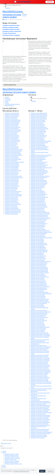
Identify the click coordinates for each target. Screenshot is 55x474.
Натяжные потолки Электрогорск (13, 209)
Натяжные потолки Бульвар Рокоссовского (41, 155)
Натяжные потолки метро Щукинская (39, 430)
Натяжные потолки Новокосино (38, 265)
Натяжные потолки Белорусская (38, 137)
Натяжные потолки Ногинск (11, 171)
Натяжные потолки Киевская (37, 201)
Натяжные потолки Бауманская (38, 132)
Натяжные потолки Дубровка (37, 185)
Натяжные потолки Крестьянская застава (40, 218)
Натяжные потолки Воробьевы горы (39, 171)
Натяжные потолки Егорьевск (12, 135)
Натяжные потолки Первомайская (39, 289)
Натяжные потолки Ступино (11, 197)
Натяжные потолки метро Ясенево (39, 436)
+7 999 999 (7, 8)
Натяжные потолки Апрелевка (12, 113)
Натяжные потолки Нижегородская (39, 262)
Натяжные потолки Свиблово (38, 331)
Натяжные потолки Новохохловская (39, 269)
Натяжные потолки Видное (11, 118)
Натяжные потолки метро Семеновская (40, 334)
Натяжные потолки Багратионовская (39, 128)
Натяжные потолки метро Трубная (39, 374)
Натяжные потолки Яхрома (11, 213)
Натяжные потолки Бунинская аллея (39, 156)
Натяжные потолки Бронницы (12, 116)
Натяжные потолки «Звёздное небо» (13, 463)
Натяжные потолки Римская (37, 323)
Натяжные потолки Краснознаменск (13, 155)
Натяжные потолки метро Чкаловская (40, 421)
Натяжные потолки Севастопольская (39, 332)
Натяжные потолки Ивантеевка (12, 141)
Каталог (4, 452)
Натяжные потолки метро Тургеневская (40, 377)
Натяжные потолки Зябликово (38, 191)
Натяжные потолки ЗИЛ (36, 188)
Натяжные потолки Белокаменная (39, 135)
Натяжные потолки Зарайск (11, 138)
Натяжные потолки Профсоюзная (39, 314)
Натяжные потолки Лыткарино (12, 164)
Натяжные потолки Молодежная (38, 255)
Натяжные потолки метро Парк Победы (40, 286)
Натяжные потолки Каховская (38, 198)
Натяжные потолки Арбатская (38, 124)
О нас (3, 468)
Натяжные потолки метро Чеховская (39, 418)
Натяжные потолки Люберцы (12, 166)
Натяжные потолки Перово (37, 290)
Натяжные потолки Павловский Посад (14, 177)
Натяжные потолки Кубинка (11, 156)
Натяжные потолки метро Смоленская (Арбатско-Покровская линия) (40, 340)
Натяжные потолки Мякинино (38, 257)
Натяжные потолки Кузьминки (38, 225)
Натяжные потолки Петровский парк (39, 292)
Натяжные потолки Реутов (11, 187)
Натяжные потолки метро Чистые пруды (40, 419)
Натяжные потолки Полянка (37, 304)
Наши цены (7, 98)
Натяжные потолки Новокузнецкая (39, 267)
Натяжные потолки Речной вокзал (39, 320)
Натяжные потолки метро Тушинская (39, 379)
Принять (42, 471)
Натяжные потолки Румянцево (38, 325)
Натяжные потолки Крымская (38, 222)
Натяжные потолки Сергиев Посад (13, 191)
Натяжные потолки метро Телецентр (39, 367)
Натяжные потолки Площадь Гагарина (40, 299)
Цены (3, 465)
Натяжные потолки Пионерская (38, 296)
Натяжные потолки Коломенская (38, 205)
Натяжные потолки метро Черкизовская (40, 415)
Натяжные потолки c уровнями (11, 35)
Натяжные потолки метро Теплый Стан (40, 369)
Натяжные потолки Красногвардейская (40, 212)
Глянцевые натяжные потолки (11, 25)
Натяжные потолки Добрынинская (39, 181)
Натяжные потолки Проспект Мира (39, 313)
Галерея (4, 466)
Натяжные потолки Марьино (37, 246)
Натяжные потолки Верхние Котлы (39, 162)
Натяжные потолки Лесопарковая (39, 233)
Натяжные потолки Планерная (38, 297)
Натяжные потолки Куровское (12, 157)
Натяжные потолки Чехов (11, 205)
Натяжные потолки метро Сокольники (40, 348)
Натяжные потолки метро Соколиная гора (41, 346)
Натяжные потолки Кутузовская (38, 229)
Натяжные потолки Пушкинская (38, 316)
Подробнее (50, 471)
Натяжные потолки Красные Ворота (39, 216)
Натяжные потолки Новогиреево (38, 264)
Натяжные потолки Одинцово (12, 173)
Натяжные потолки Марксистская (38, 243)
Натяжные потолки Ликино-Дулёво (13, 159)
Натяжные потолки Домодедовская (39, 183)
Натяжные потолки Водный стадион (39, 164)
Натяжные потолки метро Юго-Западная (40, 433)
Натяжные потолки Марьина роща (39, 244)
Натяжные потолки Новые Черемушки (40, 272)
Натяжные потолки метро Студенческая (40, 358)
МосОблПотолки (12, 11)
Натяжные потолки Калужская (38, 195)
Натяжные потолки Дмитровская (38, 180)
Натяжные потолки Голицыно (12, 124)
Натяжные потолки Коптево (37, 209)
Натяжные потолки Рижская (37, 321)
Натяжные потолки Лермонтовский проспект (41, 232)
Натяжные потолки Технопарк (38, 437)
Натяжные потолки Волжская (37, 169)
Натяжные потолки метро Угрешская (39, 380)
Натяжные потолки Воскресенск (12, 121)
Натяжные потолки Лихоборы (38, 234)
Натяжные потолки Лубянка (37, 239)
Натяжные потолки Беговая (37, 134)
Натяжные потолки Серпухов (12, 192)
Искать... (2, 446)
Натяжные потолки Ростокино (38, 324)
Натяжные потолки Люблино (37, 241)
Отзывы (7, 102)
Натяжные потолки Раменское (12, 185)
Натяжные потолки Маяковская (38, 247)
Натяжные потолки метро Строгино (39, 356)
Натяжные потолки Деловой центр (39, 177)
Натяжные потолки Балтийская (38, 130)
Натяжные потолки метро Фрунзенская (40, 407)
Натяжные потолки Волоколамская (39, 170)
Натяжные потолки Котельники (38, 211)
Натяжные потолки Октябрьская (38, 275)
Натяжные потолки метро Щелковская (40, 429)
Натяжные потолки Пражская (37, 306)
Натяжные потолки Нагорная (38, 260)
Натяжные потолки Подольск (12, 180)
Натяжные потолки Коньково (38, 208)
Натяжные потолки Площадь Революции (40, 302)
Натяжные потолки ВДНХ (36, 160)
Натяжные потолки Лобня (11, 160)
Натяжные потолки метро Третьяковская (40, 372)
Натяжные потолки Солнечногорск (13, 194)
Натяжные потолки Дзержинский (12, 127)
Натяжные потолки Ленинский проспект (40, 230)
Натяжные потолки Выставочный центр (40, 176)
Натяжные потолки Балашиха (12, 114)
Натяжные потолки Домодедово (12, 131)
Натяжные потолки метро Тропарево (40, 373)
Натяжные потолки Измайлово (38, 192)
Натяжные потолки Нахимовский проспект (41, 261)
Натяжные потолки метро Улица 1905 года (41, 381)
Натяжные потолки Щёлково (11, 208)
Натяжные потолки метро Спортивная (40, 351)
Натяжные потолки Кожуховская (38, 204)
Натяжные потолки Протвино (12, 181)
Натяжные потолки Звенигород (12, 139)
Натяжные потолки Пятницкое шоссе (39, 317)
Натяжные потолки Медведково (38, 248)
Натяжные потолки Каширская (38, 199)
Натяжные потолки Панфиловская (39, 283)
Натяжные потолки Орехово (37, 278)
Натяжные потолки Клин (10, 145)
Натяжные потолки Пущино (11, 184)
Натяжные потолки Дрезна (11, 132)
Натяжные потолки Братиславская (39, 148)
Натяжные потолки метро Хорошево (39, 408)
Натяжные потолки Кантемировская (39, 197)
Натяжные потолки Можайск (11, 167)
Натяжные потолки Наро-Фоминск (13, 170)
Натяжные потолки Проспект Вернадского (41, 311)
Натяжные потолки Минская (37, 253)
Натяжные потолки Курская (37, 227)
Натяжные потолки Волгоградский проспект (41, 167)
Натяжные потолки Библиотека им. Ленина (41, 141)
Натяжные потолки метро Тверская (39, 363)
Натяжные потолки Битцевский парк (39, 142)
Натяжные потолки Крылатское (38, 220)
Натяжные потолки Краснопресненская (40, 213)
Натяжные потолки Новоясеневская (39, 271)
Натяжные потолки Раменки (37, 318)
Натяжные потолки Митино (37, 254)
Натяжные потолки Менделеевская (39, 251)
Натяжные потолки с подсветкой (12, 31)
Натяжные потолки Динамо (37, 178)
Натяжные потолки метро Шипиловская (40, 425)
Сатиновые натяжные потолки (11, 29)
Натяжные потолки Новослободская (39, 268)
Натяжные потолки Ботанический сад (39, 146)
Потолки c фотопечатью (9, 33)
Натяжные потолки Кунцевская (38, 226)
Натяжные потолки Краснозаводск (13, 153)
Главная (7, 97)
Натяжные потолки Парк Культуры (39, 285)
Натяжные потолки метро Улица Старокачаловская (38, 399)
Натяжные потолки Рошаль (11, 188)
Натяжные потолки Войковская (38, 166)
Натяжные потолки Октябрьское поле (40, 276)
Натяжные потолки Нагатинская (38, 258)
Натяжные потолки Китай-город (38, 202)
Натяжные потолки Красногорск (12, 152)
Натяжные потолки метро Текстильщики (40, 366)
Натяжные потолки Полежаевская (39, 303)
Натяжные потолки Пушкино (11, 183)
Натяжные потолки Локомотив (38, 236)
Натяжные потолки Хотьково (12, 202)
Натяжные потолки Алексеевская (38, 117)
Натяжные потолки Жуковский (12, 137)
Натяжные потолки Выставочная (38, 173)
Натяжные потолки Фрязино (11, 199)
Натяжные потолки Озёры (11, 174)
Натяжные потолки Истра (11, 142)
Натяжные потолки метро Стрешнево (40, 355)
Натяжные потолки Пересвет (12, 178)
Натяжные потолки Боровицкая (38, 145)
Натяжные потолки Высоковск (12, 123)
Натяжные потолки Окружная (37, 274)
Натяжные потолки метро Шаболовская (40, 422)
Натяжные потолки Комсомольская (39, 206)
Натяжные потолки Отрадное (38, 279)
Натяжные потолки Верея (11, 117)
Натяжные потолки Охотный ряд (38, 281)
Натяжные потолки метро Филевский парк (41, 402)
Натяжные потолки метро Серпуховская (40, 335)
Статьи (6, 101)
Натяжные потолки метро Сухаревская (40, 359)
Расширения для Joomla (48, 87)
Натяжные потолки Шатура (11, 206)
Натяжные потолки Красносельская (39, 215)
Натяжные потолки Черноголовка (13, 204)
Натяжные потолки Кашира (11, 144)
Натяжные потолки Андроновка (38, 121)
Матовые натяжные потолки (10, 27)
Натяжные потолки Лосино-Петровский (14, 162)
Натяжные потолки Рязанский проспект (40, 327)
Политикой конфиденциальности (21, 471)
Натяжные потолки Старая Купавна (13, 195)
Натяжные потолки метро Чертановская (40, 416)
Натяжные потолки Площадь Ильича (39, 300)
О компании (8, 100)
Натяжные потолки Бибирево (38, 139)
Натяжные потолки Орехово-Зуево (13, 176)
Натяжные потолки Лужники (37, 240)
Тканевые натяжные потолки (11, 462)
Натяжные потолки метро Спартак (39, 349)
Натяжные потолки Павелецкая (38, 282)
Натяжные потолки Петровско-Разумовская (41, 293)
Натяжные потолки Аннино (37, 123)
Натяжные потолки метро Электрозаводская (41, 432)
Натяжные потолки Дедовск (11, 125)
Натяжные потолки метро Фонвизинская (40, 405)
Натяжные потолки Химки (11, 201)
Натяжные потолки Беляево (37, 138)
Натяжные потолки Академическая (39, 116)
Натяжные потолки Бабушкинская (38, 127)
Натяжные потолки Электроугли (12, 212)
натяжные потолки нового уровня (12, 15)
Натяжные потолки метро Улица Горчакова (41, 388)
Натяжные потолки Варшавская (38, 159)
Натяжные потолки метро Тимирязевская (40, 370)
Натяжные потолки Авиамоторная (39, 113)
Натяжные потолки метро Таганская (39, 362)
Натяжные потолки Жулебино (38, 187)
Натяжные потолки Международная (39, 250)
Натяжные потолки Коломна (11, 146)
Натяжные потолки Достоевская (38, 184)
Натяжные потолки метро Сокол (38, 345)
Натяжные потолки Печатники (38, 295)
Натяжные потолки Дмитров (11, 128)
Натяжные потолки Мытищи (11, 169)
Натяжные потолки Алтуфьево (38, 120)
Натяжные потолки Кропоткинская (39, 219)
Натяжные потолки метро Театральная (40, 365)
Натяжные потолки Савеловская (38, 328)
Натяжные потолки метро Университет (40, 401)
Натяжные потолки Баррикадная (38, 131)
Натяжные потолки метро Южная (39, 435)
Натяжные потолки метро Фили (38, 404)
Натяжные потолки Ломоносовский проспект (41, 237)
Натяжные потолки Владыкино (38, 163)
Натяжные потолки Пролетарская (39, 310)
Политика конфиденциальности (12, 104)
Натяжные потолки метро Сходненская (40, 360)
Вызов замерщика (9, 105)
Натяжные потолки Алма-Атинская (39, 118)
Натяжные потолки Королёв (11, 148)
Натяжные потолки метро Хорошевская (40, 409)
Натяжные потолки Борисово (38, 144)
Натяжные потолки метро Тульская (39, 376)
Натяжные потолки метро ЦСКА (38, 414)
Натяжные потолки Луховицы (12, 163)
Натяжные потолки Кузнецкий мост (39, 223)
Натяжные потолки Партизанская (38, 288)
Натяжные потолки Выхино (37, 174)
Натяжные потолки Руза (10, 190)
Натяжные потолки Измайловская (39, 194)
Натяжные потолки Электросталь (13, 211)
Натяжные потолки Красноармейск (13, 151)
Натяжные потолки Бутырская (38, 157)
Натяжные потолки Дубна (11, 134)
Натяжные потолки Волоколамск (12, 120)
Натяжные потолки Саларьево (38, 330)
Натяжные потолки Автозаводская (39, 114)
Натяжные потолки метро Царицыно (39, 411)
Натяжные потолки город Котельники (14, 149)
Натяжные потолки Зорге (37, 190)
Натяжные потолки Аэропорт (38, 125)
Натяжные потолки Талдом (11, 198)
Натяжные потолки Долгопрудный (13, 130)
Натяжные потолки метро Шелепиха (39, 423)
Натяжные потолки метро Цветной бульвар (41, 412)
